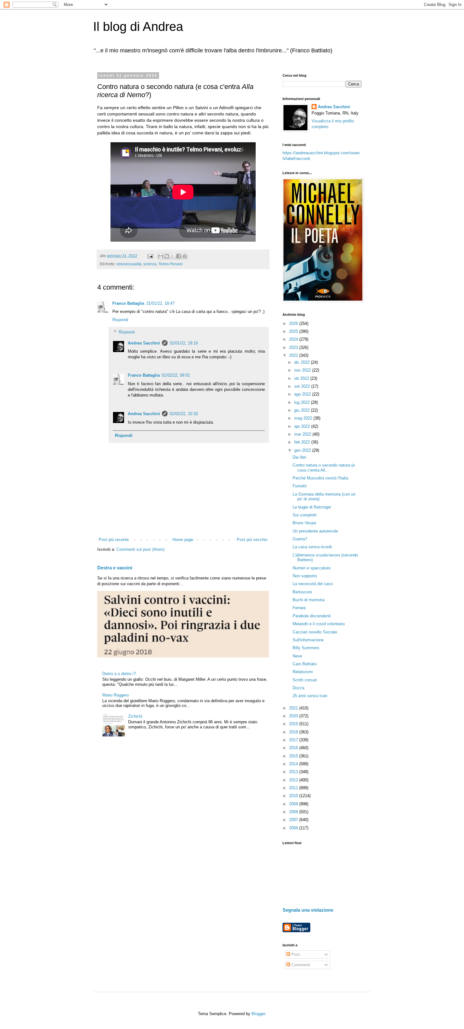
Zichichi (135, 716)
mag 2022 (303, 418)
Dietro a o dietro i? (119, 673)
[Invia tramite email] (161, 256)
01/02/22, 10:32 (184, 413)
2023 (294, 347)
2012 (294, 780)
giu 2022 (302, 410)
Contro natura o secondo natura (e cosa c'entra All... (324, 468)
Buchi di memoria (308, 599)
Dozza (298, 687)
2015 (294, 756)
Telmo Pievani (170, 264)
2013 (294, 771)
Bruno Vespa (304, 522)
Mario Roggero (115, 695)
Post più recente (114, 539)
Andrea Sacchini (144, 343)
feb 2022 (302, 442)
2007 (294, 819)
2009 (294, 804)
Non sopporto (305, 575)
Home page (182, 539)
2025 (294, 331)
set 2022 (302, 386)
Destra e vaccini (114, 567)
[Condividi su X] (173, 256)
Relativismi (303, 671)
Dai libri (299, 457)
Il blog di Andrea (138, 26)
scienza (150, 264)
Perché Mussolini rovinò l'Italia (320, 478)
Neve (297, 656)
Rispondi (120, 319)
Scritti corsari (305, 680)
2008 (294, 811)
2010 (294, 795)
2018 (294, 732)
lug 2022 (302, 402)
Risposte (127, 331)
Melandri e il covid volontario (319, 623)
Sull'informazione (308, 640)
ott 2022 (302, 378)
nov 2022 (303, 370)
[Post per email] (150, 256)
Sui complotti (305, 515)
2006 (294, 828)
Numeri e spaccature (311, 568)
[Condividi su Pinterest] (184, 256)
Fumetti (299, 486)
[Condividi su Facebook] (178, 256)
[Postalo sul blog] (167, 256)
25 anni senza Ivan (310, 695)
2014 (294, 763)
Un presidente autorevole (315, 531)
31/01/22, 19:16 (184, 343)
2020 (294, 716)
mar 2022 (303, 434)
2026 (294, 323)
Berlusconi (302, 592)
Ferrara (299, 607)
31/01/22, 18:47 (160, 303)
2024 (294, 339)
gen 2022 (303, 450)
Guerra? (300, 539)
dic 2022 (302, 362)
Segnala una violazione (308, 910)
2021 (294, 708)
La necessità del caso (313, 583)
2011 (294, 787)
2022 (294, 355)
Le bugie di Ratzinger (312, 507)
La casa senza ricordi (312, 546)
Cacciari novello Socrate (315, 632)
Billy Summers (306, 647)
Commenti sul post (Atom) (140, 549)
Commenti (300, 964)
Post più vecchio (252, 539)
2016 (294, 747)
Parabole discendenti (312, 616)
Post (295, 954)
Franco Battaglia (128, 303)
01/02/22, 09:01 (176, 375)
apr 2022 (302, 426)
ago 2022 (303, 394)
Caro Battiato (305, 664)
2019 (294, 723)
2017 (294, 740)
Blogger (258, 1013)
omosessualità (128, 264)
